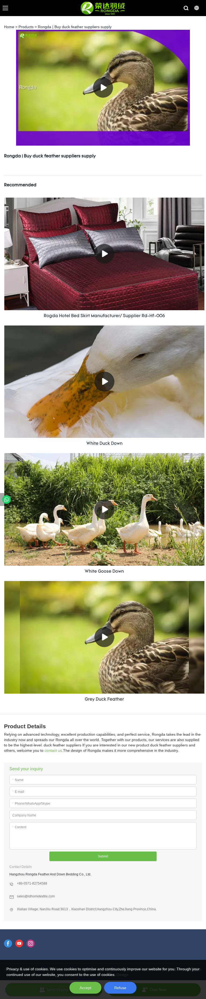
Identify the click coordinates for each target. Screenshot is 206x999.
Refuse (120, 988)
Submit (103, 856)
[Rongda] (6, 499)
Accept (85, 988)
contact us (53, 750)
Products (26, 27)
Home (9, 27)
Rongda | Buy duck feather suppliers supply (75, 27)
